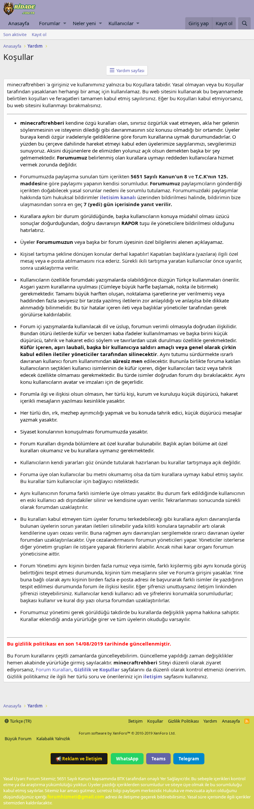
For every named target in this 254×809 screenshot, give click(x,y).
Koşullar (155, 721)
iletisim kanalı (117, 197)
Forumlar (49, 23)
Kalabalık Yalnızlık (53, 739)
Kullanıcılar (121, 23)
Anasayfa (18, 23)
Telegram (189, 759)
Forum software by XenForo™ (127, 733)
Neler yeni (84, 23)
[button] (65, 23)
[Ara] (244, 23)
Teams (158, 759)
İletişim (135, 721)
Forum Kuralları (53, 669)
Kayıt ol (39, 34)
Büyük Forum (18, 739)
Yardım (210, 721)
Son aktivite (14, 34)
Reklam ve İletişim (79, 759)
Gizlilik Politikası (183, 721)
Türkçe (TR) (20, 721)
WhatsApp (127, 759)
